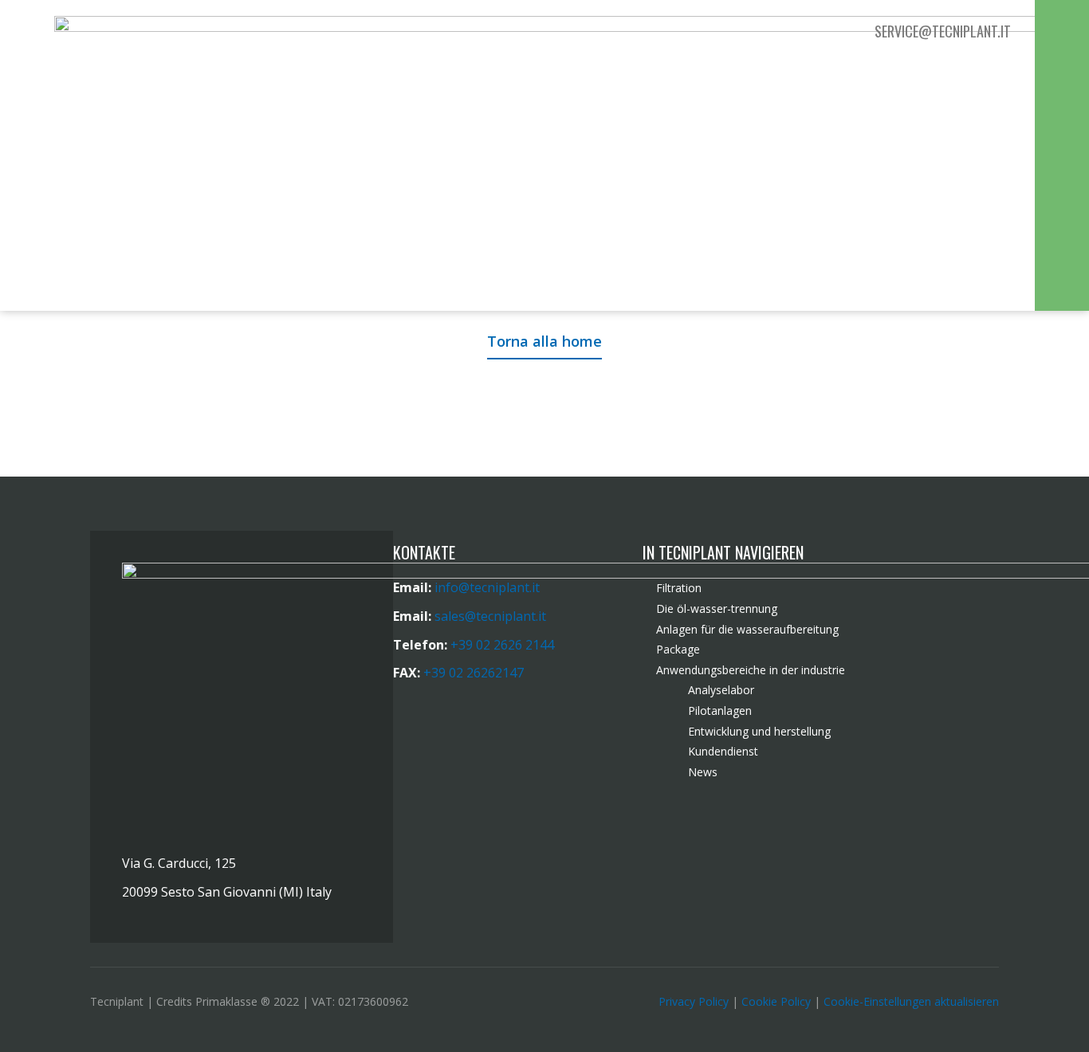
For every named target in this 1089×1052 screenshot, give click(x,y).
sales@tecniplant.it (490, 616)
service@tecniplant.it (943, 31)
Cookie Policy (776, 1001)
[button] (1061, 33)
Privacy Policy (694, 1001)
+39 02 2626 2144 (502, 645)
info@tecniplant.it (487, 587)
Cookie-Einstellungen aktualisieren (911, 1001)
